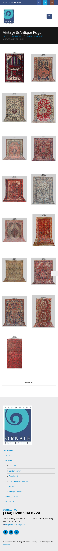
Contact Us (9, 501)
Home (7, 455)
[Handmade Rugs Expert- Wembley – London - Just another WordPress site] (9, 16)
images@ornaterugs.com (15, 524)
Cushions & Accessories (19, 481)
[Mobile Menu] (49, 16)
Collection (9, 460)
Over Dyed (13, 476)
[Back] (54, 273)
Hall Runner (13, 486)
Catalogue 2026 (11, 496)
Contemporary (15, 471)
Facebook (39, 2)
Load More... (29, 382)
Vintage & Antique (16, 491)
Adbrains (6, 545)
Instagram (52, 2)
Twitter (45, 2)
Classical (12, 465)
